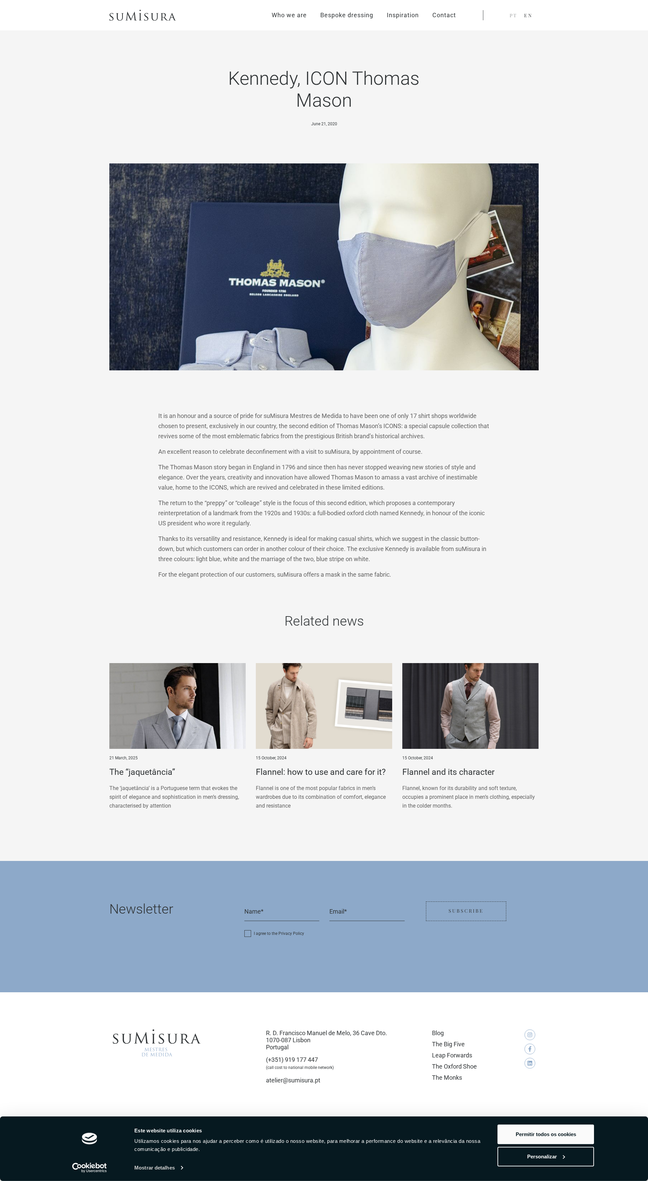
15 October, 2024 (271, 758)
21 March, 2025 (123, 758)
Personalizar (542, 1156)
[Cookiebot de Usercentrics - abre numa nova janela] (89, 1168)
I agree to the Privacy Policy (279, 933)
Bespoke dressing (346, 15)
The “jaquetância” (142, 772)
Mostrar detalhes (154, 1168)
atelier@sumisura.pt (293, 1080)
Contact (444, 15)
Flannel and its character (448, 772)
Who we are (289, 15)
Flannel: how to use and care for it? (321, 772)
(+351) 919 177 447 (292, 1059)
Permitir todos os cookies (546, 1134)
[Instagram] (529, 1034)
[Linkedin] (529, 1063)
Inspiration (403, 15)
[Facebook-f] (529, 1049)
